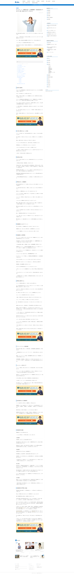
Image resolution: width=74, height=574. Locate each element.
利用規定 (17, 567)
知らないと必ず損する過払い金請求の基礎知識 (52, 47)
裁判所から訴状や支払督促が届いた (52, 36)
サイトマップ (18, 569)
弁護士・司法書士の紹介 (26, 2)
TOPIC (49, 58)
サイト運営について (31, 565)
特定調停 (42, 1)
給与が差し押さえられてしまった (52, 28)
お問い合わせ (38, 565)
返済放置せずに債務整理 (21, 76)
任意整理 (28, 1)
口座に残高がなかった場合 (22, 66)
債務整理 (24, 1)
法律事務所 (50, 71)
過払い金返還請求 (50, 17)
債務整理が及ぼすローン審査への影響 (52, 50)
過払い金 (49, 86)
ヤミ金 (49, 65)
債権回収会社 (50, 68)
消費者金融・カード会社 (52, 72)
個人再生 (33, 1)
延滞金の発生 (20, 67)
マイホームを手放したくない (52, 30)
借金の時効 (49, 42)
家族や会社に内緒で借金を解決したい (52, 25)
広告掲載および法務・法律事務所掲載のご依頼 (39, 567)
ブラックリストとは (50, 52)
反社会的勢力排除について (31, 569)
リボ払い (50, 66)
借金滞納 (53, 1)
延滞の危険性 (20, 65)
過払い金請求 (48, 1)
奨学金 (49, 70)
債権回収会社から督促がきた (52, 32)
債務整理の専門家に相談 (21, 83)
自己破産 (38, 1)
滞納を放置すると (20, 72)
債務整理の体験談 (35, 2)
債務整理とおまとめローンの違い (52, 45)
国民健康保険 (50, 69)
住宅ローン (50, 67)
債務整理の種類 (20, 77)
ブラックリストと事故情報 (22, 73)
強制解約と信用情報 (21, 71)
